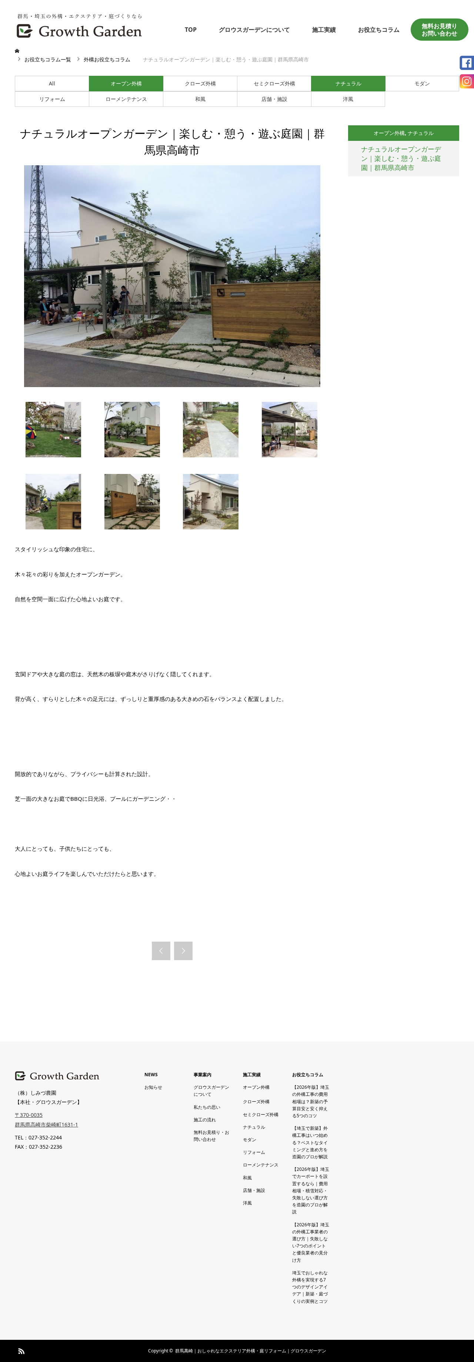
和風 (200, 98)
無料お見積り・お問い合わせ (211, 1135)
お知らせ (153, 1087)
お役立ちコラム (379, 30)
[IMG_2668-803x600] (210, 455)
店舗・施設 (274, 98)
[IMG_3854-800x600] (53, 527)
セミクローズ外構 (274, 83)
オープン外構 (126, 83)
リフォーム (52, 98)
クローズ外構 (200, 83)
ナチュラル (348, 83)
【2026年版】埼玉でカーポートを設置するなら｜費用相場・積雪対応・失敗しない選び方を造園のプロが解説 (310, 1190)
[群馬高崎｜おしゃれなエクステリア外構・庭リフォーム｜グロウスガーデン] (79, 24)
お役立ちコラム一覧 (47, 59)
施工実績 (324, 30)
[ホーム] (18, 51)
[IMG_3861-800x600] (289, 455)
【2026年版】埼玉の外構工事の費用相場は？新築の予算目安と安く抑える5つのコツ (310, 1101)
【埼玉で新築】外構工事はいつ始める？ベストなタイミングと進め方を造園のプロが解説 (310, 1142)
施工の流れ (205, 1120)
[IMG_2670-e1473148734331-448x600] (210, 527)
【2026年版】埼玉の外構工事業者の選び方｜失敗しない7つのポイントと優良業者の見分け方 (310, 1242)
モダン (422, 83)
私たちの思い (207, 1107)
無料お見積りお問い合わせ (439, 29)
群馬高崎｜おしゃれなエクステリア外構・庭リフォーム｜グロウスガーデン (250, 1351)
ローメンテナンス (126, 98)
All (52, 83)
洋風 (348, 98)
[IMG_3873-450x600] (132, 527)
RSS (20, 1349)
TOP (191, 30)
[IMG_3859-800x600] (132, 455)
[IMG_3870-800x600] (53, 455)
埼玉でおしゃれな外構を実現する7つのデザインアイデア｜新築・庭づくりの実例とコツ (310, 1287)
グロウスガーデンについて (254, 30)
